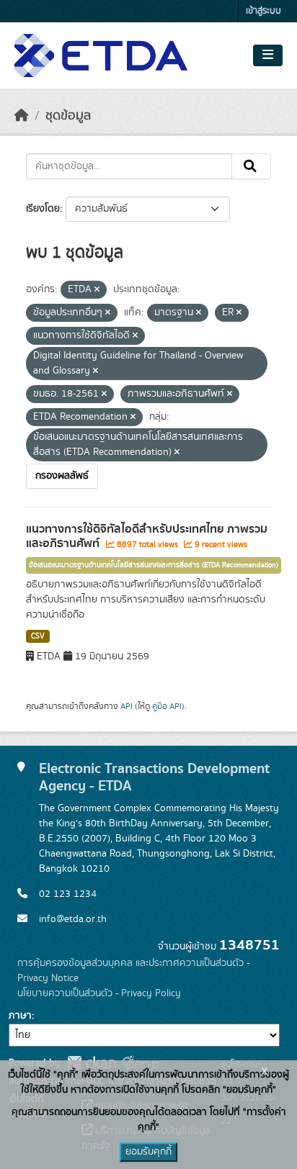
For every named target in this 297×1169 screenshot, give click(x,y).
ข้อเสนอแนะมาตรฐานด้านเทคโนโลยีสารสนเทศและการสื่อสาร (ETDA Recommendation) (153, 565)
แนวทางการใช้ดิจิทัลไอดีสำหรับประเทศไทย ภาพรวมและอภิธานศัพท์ (146, 537)
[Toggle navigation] (268, 55)
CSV (38, 636)
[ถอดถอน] (96, 290)
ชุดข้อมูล (68, 116)
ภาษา (20, 1015)
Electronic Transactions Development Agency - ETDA (154, 777)
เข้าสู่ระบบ (263, 11)
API (126, 706)
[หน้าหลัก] (21, 116)
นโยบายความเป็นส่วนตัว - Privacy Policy (99, 993)
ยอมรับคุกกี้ (148, 1152)
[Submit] (251, 166)
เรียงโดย (43, 209)
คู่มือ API (167, 706)
